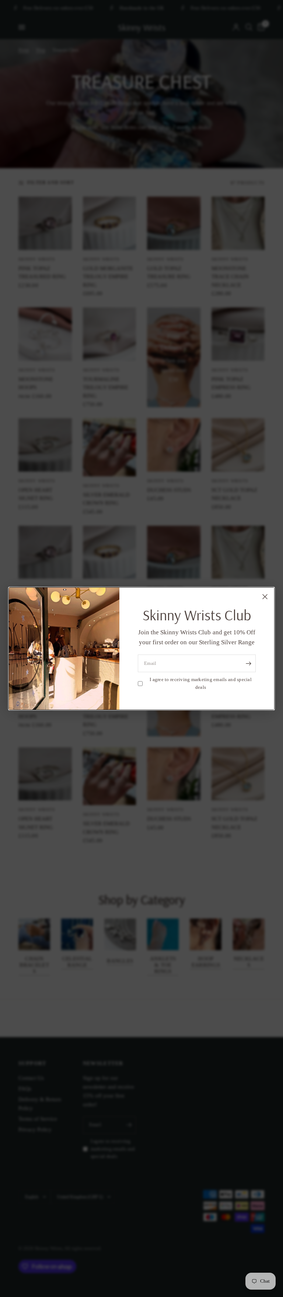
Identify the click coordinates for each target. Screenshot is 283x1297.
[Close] (264, 596)
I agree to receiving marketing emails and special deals (201, 683)
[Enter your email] (248, 663)
